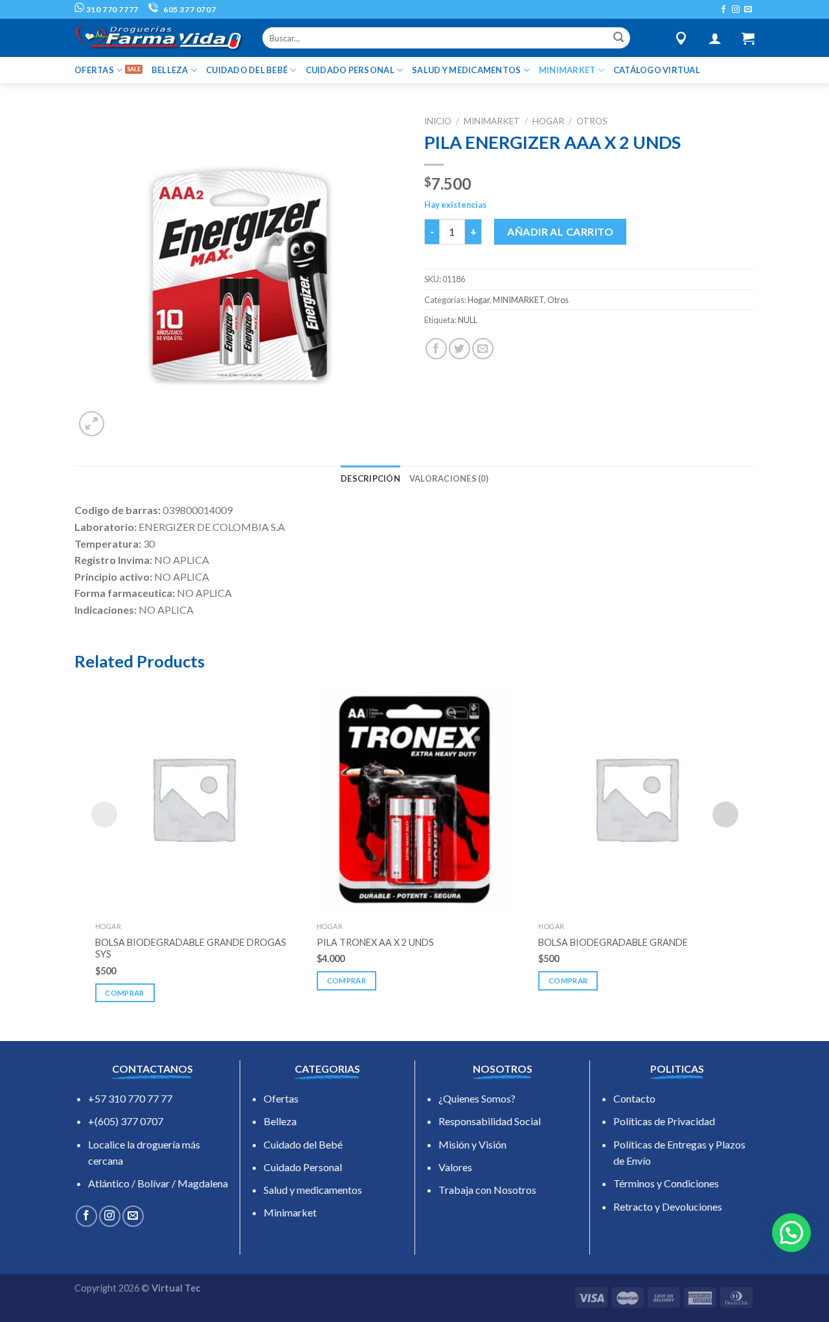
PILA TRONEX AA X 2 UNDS (375, 942)
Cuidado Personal (303, 1167)
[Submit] (619, 38)
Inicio (437, 121)
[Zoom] (91, 423)
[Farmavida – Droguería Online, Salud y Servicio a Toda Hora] (158, 38)
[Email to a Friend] (483, 348)
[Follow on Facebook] (723, 9)
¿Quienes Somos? (477, 1098)
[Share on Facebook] (436, 348)
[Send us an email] (748, 9)
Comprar (124, 993)
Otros (592, 121)
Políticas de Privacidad (664, 1121)
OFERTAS (94, 70)
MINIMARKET (567, 70)
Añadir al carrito (560, 231)
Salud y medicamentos (313, 1189)
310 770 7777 (111, 9)
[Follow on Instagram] (736, 9)
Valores (455, 1167)
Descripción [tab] (370, 478)
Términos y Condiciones (666, 1183)
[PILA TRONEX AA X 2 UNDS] (414, 797)
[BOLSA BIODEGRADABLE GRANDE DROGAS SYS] (193, 797)
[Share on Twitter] (459, 348)
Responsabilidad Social (489, 1121)
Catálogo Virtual (656, 70)
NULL (467, 320)
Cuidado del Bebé (303, 1144)
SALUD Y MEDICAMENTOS (466, 70)
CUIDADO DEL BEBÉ (247, 70)
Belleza (280, 1121)
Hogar (548, 121)
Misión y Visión (472, 1144)
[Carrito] (748, 38)
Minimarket (290, 1212)
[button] (791, 1232)
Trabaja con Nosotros (487, 1189)
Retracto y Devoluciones (667, 1206)
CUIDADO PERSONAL (350, 70)
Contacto (634, 1098)
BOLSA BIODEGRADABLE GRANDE (613, 942)
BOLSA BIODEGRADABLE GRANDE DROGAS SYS (190, 948)
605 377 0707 (188, 9)
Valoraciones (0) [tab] (448, 478)
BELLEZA (170, 70)
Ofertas (281, 1098)
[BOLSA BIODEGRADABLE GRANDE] (636, 797)
